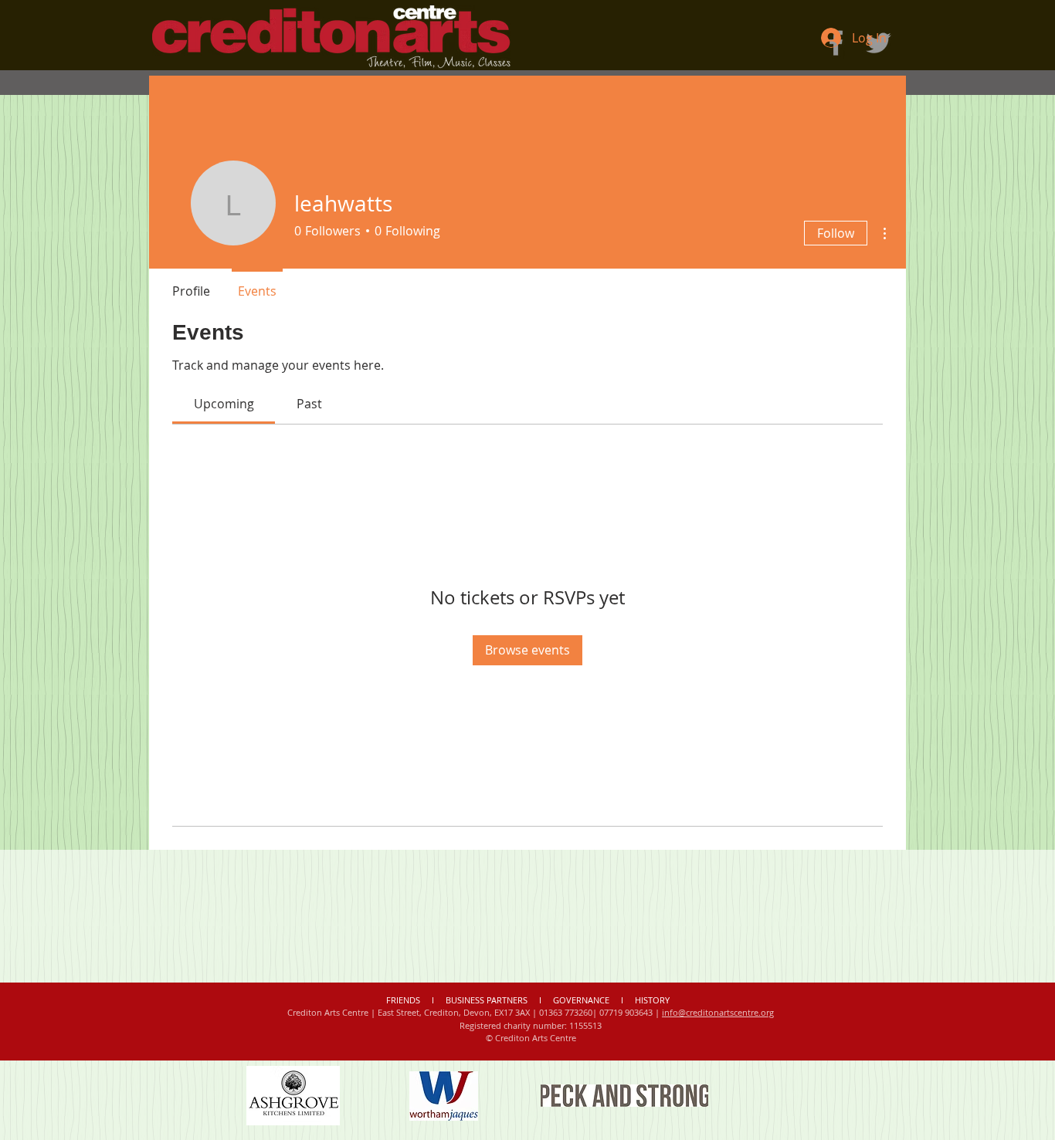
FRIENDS (404, 1000)
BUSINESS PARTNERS (487, 1000)
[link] (224, 403)
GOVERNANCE (581, 1000)
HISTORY (652, 1000)
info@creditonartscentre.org (718, 1012)
